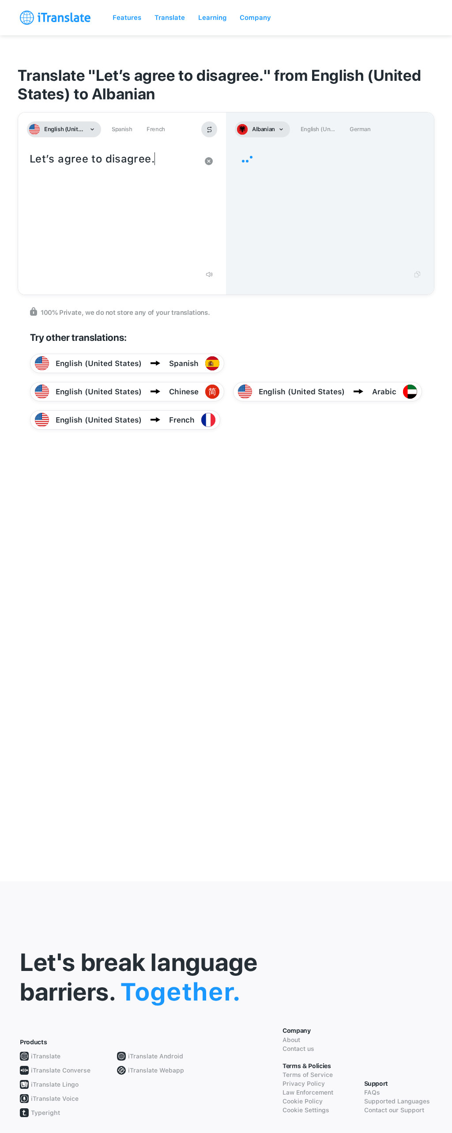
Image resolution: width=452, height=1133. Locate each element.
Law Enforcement (307, 1092)
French (156, 129)
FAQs (372, 1092)
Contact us (298, 1048)
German (360, 129)
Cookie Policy (302, 1101)
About (291, 1039)
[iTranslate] (55, 18)
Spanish (122, 129)
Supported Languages (397, 1101)
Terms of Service (307, 1074)
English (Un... (318, 129)
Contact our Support (394, 1110)
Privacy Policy (303, 1083)
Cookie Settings (305, 1110)
